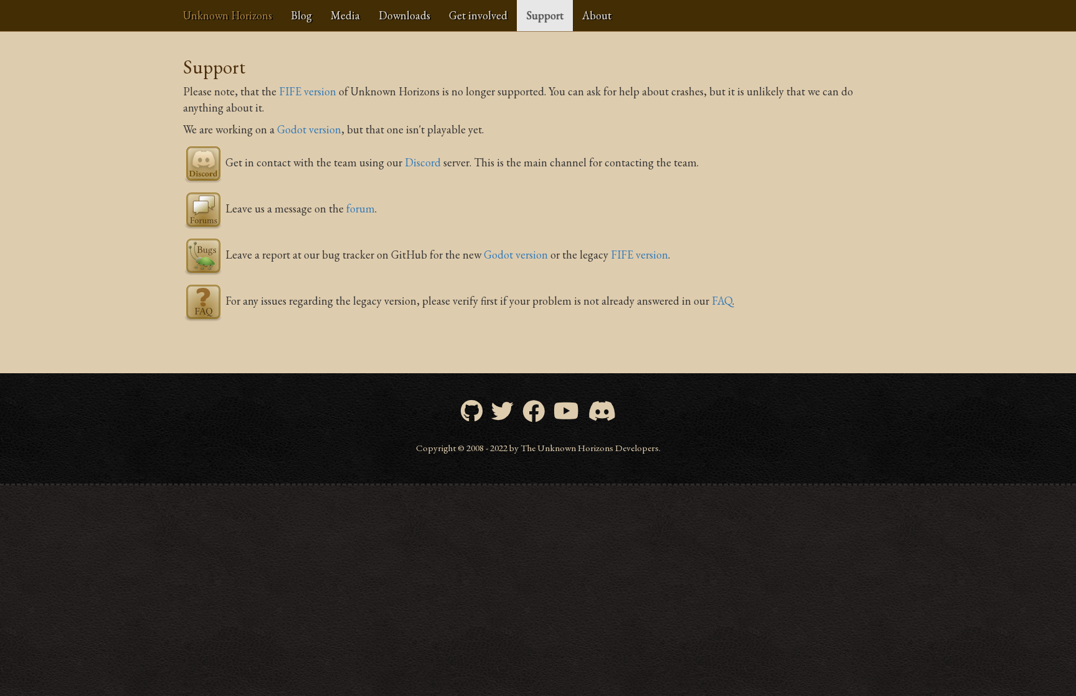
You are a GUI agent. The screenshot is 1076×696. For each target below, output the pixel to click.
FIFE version (307, 91)
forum (360, 208)
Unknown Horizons (227, 15)
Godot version (309, 129)
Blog (301, 15)
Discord (423, 162)
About (596, 15)
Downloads (404, 15)
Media (345, 15)
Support (545, 15)
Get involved (478, 15)
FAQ (722, 300)
